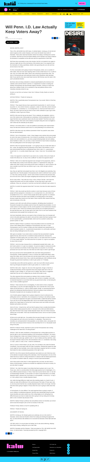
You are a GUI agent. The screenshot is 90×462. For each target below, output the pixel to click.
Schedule (7, 13)
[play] (6, 9)
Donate (83, 3)
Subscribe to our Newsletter (55, 447)
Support (54, 13)
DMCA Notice (52, 453)
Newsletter (76, 13)
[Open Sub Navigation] (10, 13)
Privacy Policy (35, 453)
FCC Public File (53, 444)
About (47, 13)
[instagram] (64, 14)
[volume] (10, 9)
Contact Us (52, 450)
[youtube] (67, 14)
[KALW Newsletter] (75, 25)
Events (34, 13)
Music (20, 13)
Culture (26, 13)
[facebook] (61, 14)
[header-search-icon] (76, 3)
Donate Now (34, 450)
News (13, 13)
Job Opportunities (36, 447)
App (82, 13)
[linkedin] (71, 14)
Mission (34, 444)
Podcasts (40, 13)
